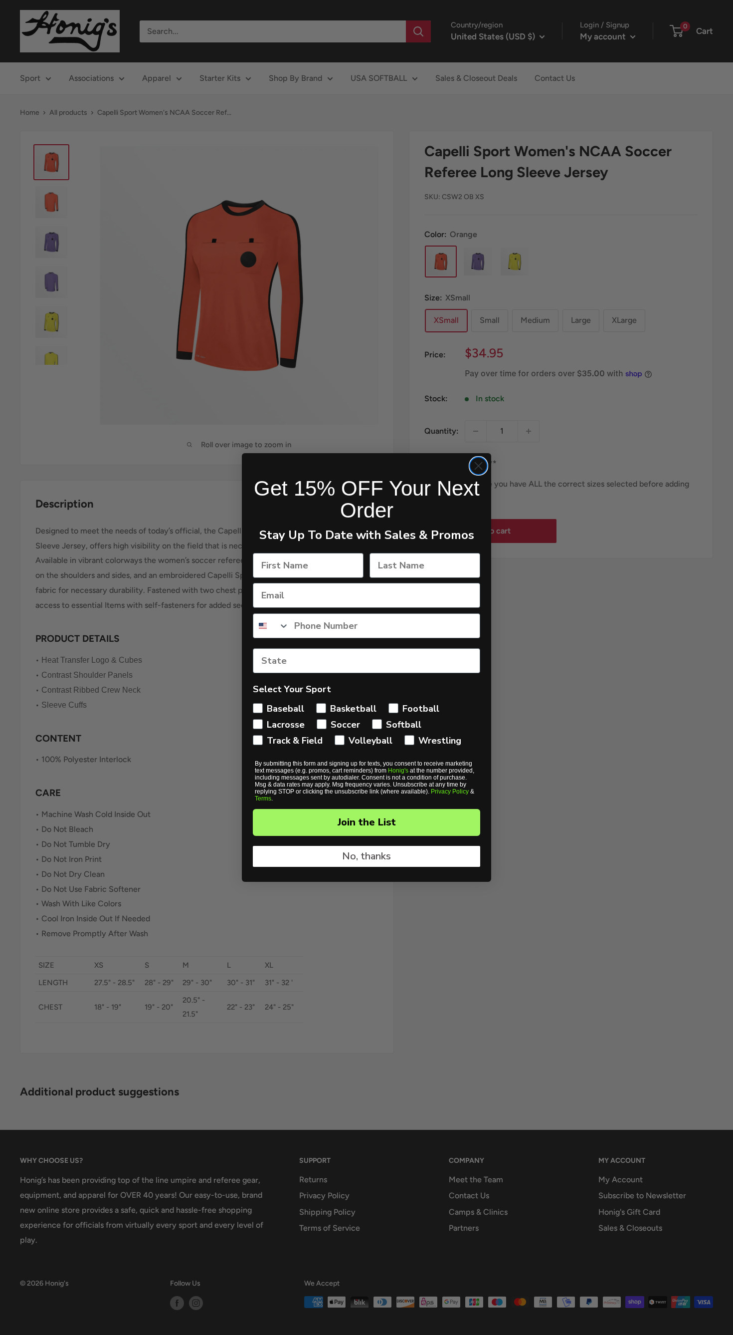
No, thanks (366, 856)
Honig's (398, 770)
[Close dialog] (478, 466)
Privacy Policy (450, 791)
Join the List (367, 822)
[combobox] (271, 626)
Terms (263, 798)
